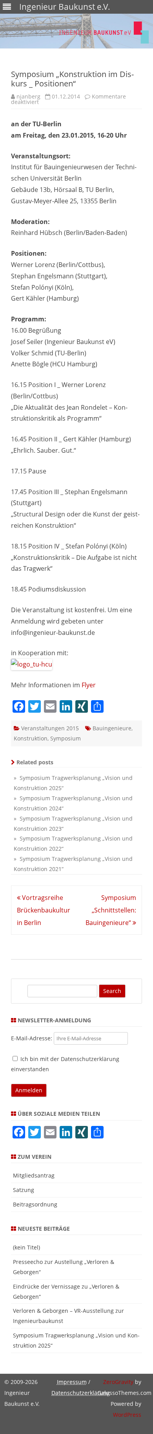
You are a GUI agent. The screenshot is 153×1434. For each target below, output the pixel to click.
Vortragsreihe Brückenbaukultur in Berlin (43, 910)
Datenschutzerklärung (80, 1392)
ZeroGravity (118, 1382)
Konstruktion (30, 738)
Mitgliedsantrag (34, 1175)
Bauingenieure (112, 728)
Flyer (89, 685)
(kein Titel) (26, 1247)
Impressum (72, 1382)
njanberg (28, 96)
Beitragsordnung (35, 1204)
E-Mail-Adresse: (32, 1038)
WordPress (127, 1414)
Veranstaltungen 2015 (50, 728)
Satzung (23, 1190)
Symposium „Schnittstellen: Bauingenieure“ (111, 910)
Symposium (65, 738)
